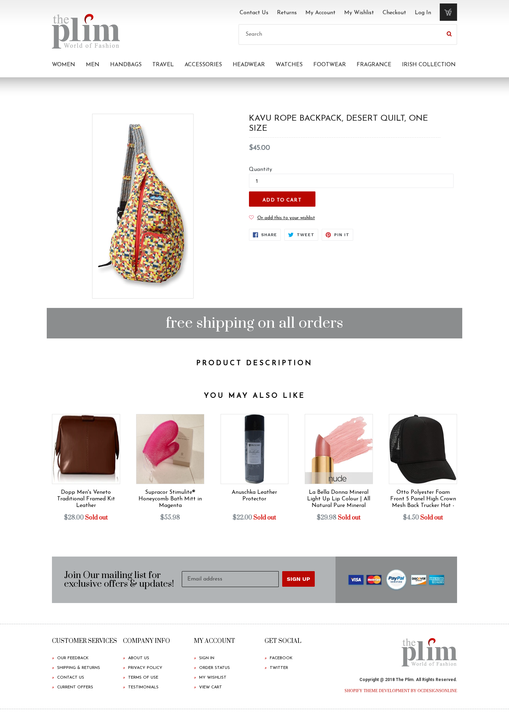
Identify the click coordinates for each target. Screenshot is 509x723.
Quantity (260, 169)
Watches (289, 65)
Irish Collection (429, 65)
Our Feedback (73, 658)
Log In (423, 13)
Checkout (394, 13)
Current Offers (75, 687)
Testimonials (143, 687)
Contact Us (254, 13)
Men (92, 65)
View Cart (210, 687)
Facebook (281, 658)
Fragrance (374, 65)
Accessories (203, 65)
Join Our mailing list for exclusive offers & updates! (119, 579)
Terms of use (143, 677)
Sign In (206, 658)
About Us (138, 658)
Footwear (329, 65)
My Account (320, 13)
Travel (163, 65)
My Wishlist (359, 13)
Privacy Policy (145, 668)
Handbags (126, 65)
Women (63, 65)
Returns (287, 13)
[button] (282, 218)
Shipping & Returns (78, 668)
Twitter (279, 668)
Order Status (214, 668)
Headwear (249, 65)
